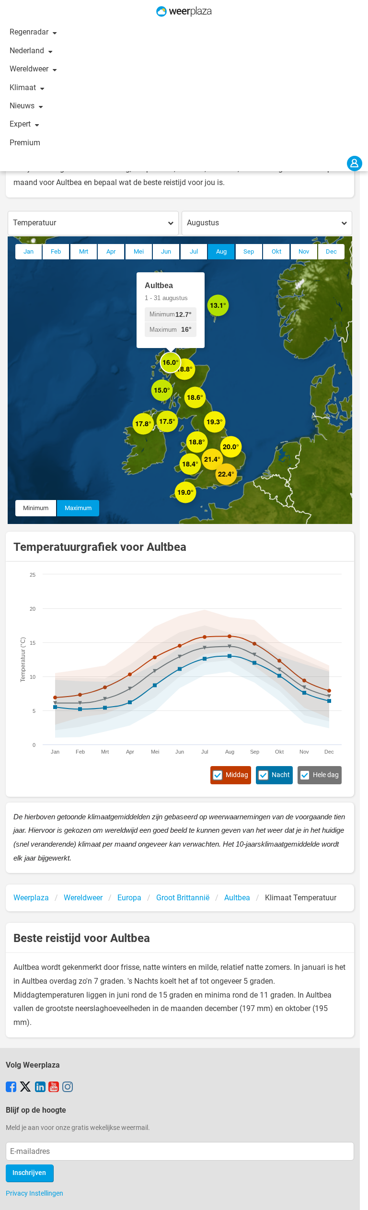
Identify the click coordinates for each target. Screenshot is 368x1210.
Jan (28, 251)
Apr (110, 251)
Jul (194, 251)
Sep (248, 251)
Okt (276, 251)
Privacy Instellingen (34, 1193)
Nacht (281, 775)
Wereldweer (30, 68)
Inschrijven (29, 1173)
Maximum (78, 508)
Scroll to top (352, 1194)
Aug (221, 251)
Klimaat (24, 87)
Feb (56, 251)
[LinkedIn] (40, 1088)
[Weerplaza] (184, 11)
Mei (139, 251)
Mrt (83, 251)
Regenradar (30, 31)
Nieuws (23, 105)
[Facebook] (11, 1088)
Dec (331, 251)
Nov (304, 251)
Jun (166, 251)
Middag (237, 775)
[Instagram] (67, 1088)
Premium (25, 142)
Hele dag (326, 775)
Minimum (35, 508)
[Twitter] (25, 1088)
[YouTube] (53, 1088)
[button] (154, 434)
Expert (21, 123)
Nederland (28, 50)
